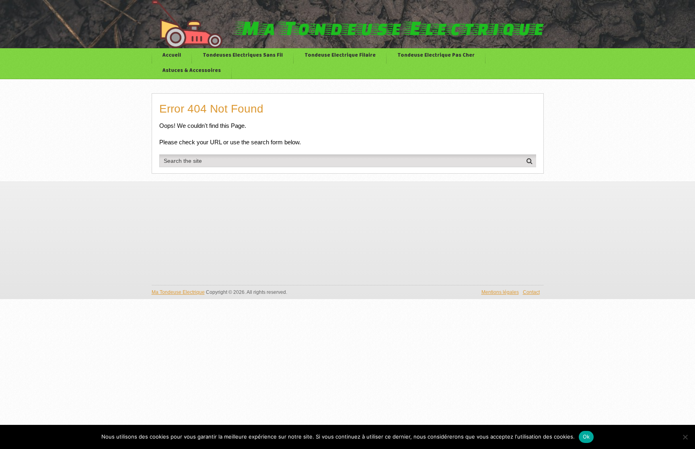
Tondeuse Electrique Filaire (340, 55)
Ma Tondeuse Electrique (178, 292)
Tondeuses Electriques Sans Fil (243, 55)
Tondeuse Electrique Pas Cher (436, 55)
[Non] (685, 437)
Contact (531, 292)
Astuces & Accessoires (191, 71)
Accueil (171, 55)
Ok (586, 436)
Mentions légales (500, 292)
